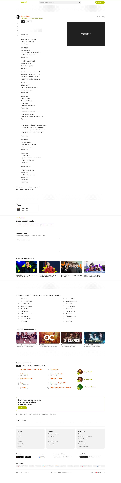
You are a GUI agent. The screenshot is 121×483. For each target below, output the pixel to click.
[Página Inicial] (16, 414)
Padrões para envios (83, 446)
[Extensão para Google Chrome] (42, 457)
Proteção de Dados (83, 438)
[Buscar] (79, 2)
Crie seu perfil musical (53, 433)
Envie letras (51, 438)
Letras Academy (60, 218)
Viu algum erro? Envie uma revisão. (25, 189)
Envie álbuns (51, 436)
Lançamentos (21, 446)
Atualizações (21, 443)
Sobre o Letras (81, 441)
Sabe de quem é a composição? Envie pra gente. (28, 187)
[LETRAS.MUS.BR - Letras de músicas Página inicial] (24, 2)
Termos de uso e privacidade (85, 436)
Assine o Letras (51, 443)
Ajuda (79, 433)
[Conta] (103, 2)
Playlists (20, 441)
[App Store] (28, 457)
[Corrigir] (17, 33)
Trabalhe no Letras (82, 443)
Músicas (19, 433)
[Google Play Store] (20, 457)
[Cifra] (17, 28)
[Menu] (18, 2)
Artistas (19, 436)
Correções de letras (53, 441)
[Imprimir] (17, 31)
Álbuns (19, 438)
